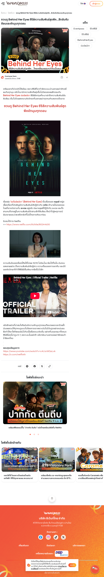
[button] (95, 569)
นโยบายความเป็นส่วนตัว (52, 573)
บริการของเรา (79, 545)
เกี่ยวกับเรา (24, 545)
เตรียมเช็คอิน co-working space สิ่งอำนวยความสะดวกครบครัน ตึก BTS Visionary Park (56, 477)
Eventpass (79, 28)
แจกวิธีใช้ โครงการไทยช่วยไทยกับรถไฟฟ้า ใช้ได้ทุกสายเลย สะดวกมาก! (18, 477)
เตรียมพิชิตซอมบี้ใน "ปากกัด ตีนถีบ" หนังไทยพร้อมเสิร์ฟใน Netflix (35, 427)
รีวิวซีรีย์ (85, 34)
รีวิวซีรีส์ (93, 28)
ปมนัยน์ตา (85, 45)
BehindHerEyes (85, 40)
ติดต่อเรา (51, 545)
